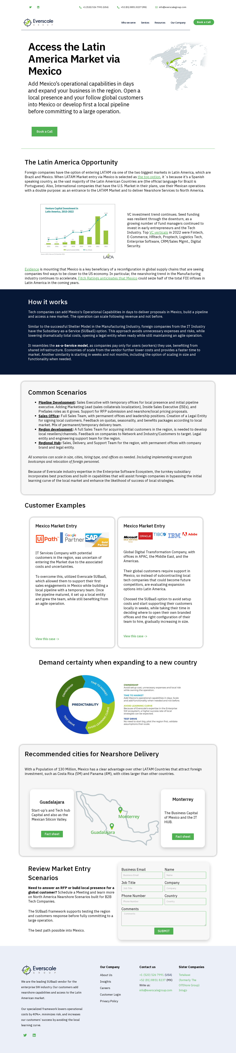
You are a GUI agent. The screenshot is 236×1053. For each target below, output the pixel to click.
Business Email (133, 869)
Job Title (128, 882)
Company (172, 882)
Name (169, 869)
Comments (130, 909)
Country (171, 896)
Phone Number (133, 896)
